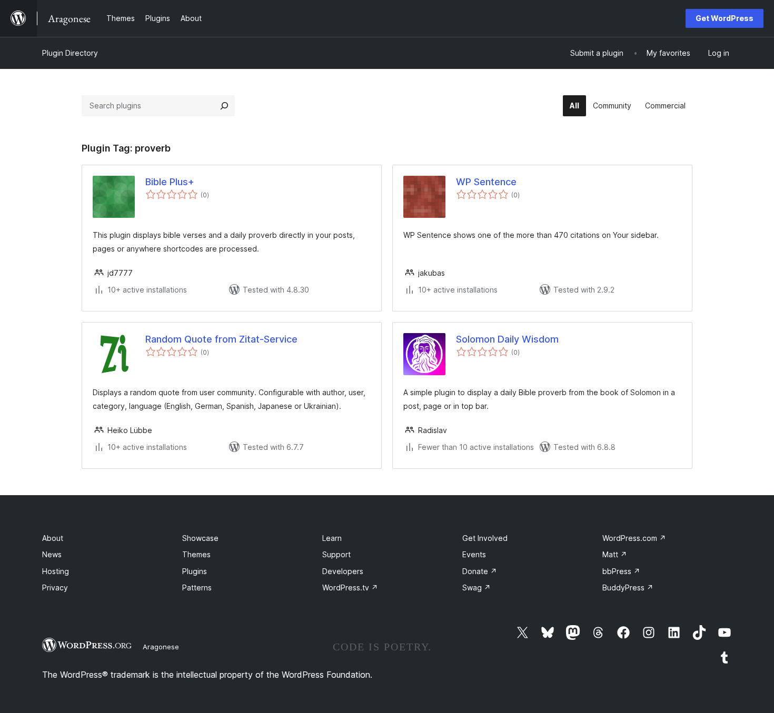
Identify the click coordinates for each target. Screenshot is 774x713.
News (52, 554)
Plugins (194, 571)
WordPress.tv (350, 587)
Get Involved (485, 538)
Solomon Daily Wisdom (507, 339)
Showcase (200, 538)
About (52, 538)
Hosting (55, 571)
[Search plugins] (224, 105)
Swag (476, 587)
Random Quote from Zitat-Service (221, 339)
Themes (196, 554)
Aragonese (161, 646)
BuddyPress (627, 587)
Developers (342, 571)
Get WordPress (724, 18)
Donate (479, 571)
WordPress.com (634, 538)
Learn (332, 538)
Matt (614, 554)
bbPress (621, 571)
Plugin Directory (70, 52)
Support (336, 554)
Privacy (55, 587)
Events (474, 554)
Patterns (197, 587)
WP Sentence (486, 181)
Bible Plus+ (169, 181)
